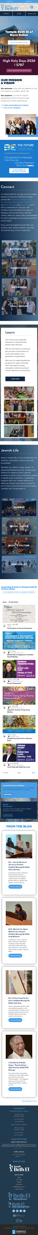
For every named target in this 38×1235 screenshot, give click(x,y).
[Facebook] (13, 1211)
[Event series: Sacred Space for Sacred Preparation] (17, 624)
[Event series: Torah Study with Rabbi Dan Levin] (17, 763)
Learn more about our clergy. (16, 105)
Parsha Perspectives (14, 683)
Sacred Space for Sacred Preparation (19, 628)
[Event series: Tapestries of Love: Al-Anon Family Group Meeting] (17, 706)
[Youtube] (20, 1211)
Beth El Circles (10, 205)
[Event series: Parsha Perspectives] (18, 679)
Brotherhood (26, 199)
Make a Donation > (19, 1148)
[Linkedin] (24, 1211)
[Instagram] (17, 1211)
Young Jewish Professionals (23, 202)
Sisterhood (15, 199)
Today (19, 772)
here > (21, 1156)
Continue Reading (15, 886)
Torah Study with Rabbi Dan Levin (18, 767)
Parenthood (6, 202)
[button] (31, 7)
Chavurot (24, 205)
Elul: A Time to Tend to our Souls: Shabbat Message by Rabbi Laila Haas (19, 1000)
